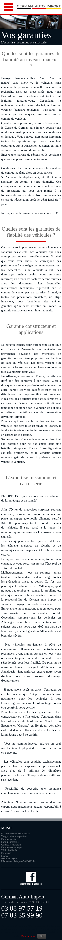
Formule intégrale (10, 842)
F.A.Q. (4, 855)
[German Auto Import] (38, 8)
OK (42, 936)
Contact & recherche (11, 844)
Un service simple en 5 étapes (15, 833)
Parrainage (6, 853)
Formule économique (11, 847)
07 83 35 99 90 (22, 915)
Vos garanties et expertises (14, 836)
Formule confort (9, 839)
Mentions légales (9, 858)
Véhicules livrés (9, 850)
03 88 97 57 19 (22, 908)
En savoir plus (28, 936)
